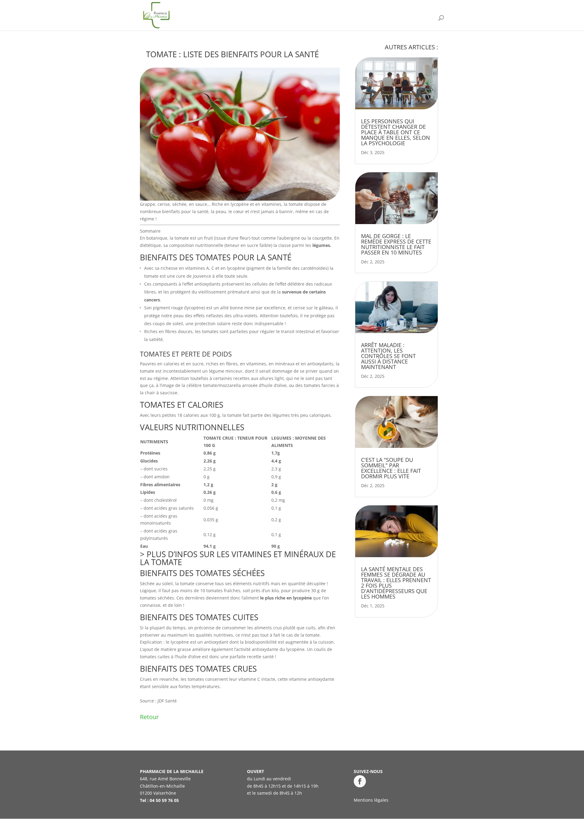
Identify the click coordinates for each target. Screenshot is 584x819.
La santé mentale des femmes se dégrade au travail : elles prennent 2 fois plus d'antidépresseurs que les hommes (396, 582)
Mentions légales (371, 800)
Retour (149, 717)
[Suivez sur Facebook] (360, 781)
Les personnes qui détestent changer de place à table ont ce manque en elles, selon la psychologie (395, 132)
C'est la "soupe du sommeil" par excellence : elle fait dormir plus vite (391, 468)
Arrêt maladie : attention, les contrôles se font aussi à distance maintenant (388, 356)
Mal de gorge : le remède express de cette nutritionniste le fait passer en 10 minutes (396, 244)
